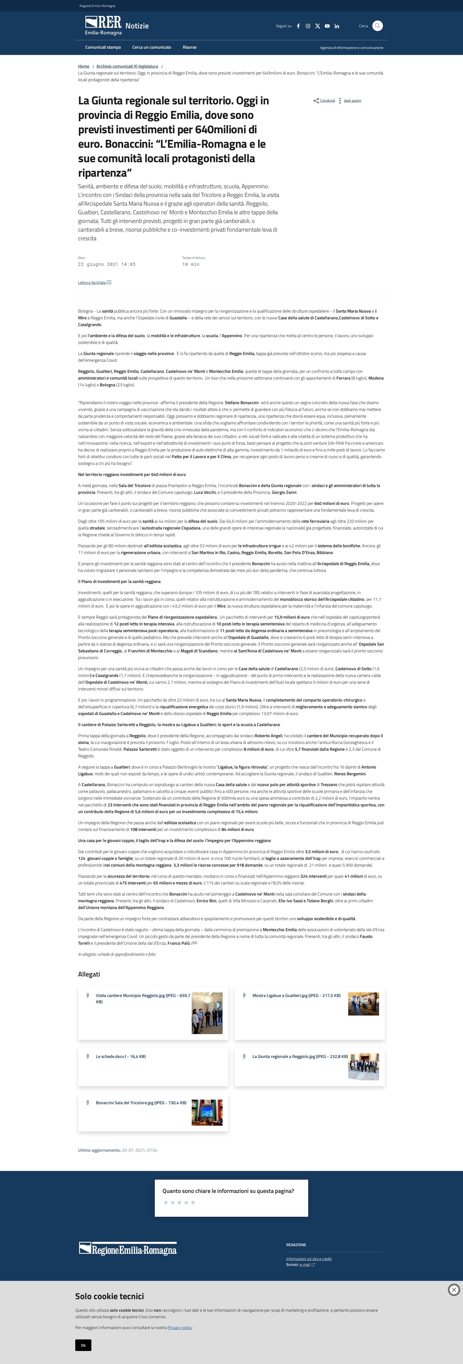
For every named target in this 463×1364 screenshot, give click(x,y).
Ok (83, 1345)
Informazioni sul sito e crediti (309, 1259)
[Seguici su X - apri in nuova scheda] (315, 25)
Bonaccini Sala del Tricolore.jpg (141, 1102)
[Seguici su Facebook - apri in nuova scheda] (296, 25)
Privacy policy (180, 1327)
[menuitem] (348, 48)
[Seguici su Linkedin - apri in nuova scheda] (335, 25)
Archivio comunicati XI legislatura (127, 66)
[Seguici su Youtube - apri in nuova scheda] (325, 25)
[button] (377, 26)
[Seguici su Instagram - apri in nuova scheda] (306, 25)
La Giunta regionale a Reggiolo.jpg (300, 1056)
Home (83, 66)
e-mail (305, 1264)
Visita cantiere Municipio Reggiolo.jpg (143, 998)
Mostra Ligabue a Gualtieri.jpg (296, 995)
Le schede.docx (121, 1056)
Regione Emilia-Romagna (97, 5)
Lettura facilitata (92, 282)
